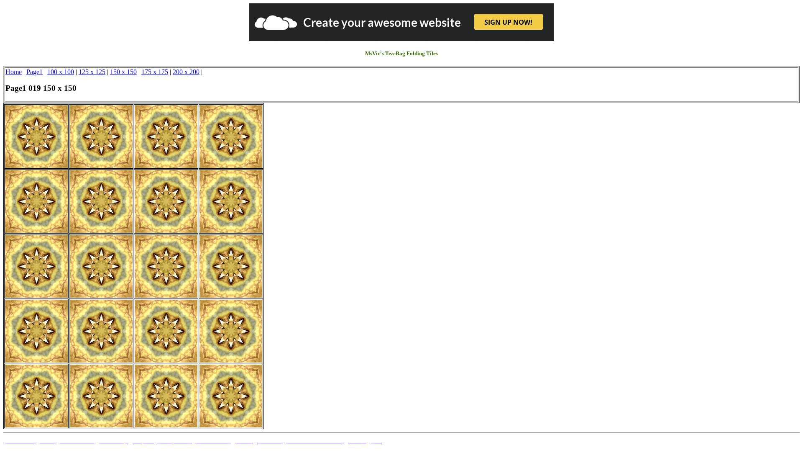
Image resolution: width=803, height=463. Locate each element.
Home (13, 71)
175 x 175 (154, 71)
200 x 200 (186, 71)
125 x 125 (92, 71)
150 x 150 (123, 71)
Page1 (34, 71)
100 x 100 (60, 71)
